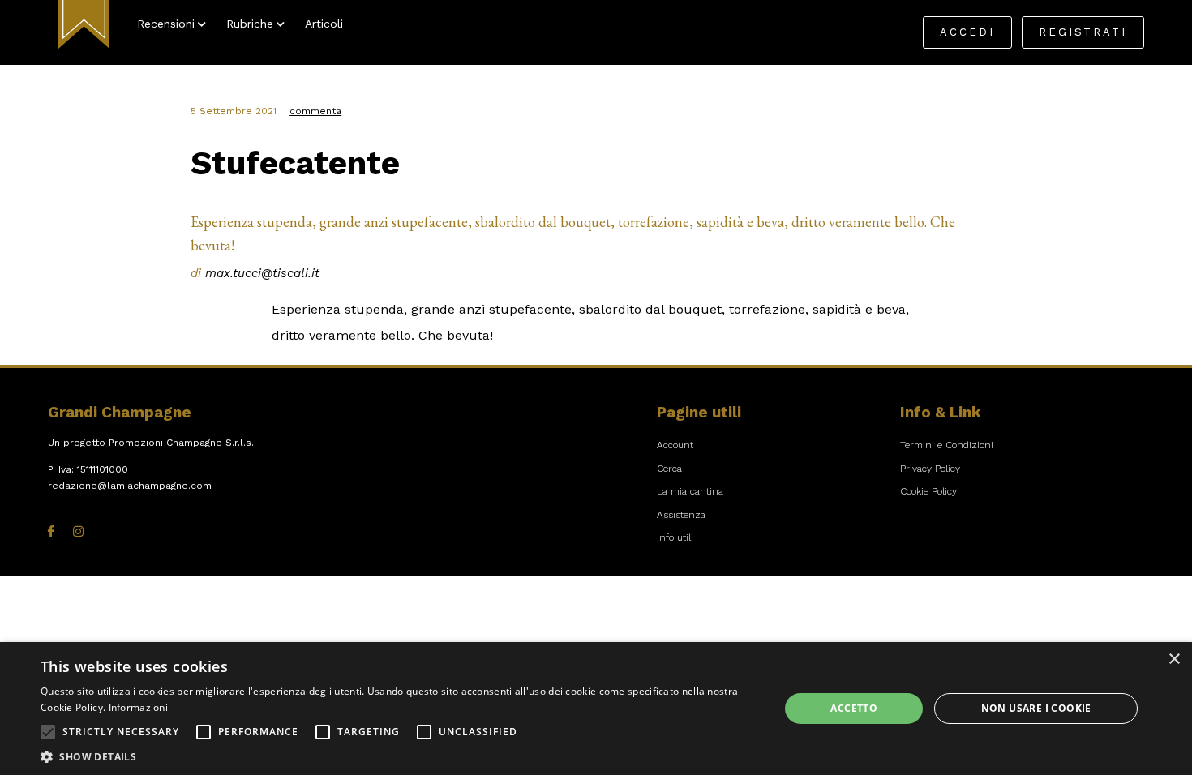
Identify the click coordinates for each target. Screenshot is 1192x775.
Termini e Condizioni (946, 445)
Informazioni (139, 707)
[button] (48, 732)
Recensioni (166, 23)
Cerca (669, 468)
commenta (315, 111)
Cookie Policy (928, 491)
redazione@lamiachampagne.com (130, 485)
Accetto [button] (853, 708)
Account (675, 445)
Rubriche (249, 23)
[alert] (596, 708)
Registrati (1083, 32)
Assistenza (681, 514)
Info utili (675, 537)
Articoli (324, 23)
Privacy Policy (930, 468)
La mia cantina (690, 491)
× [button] (1174, 659)
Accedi (967, 32)
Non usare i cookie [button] (1036, 708)
